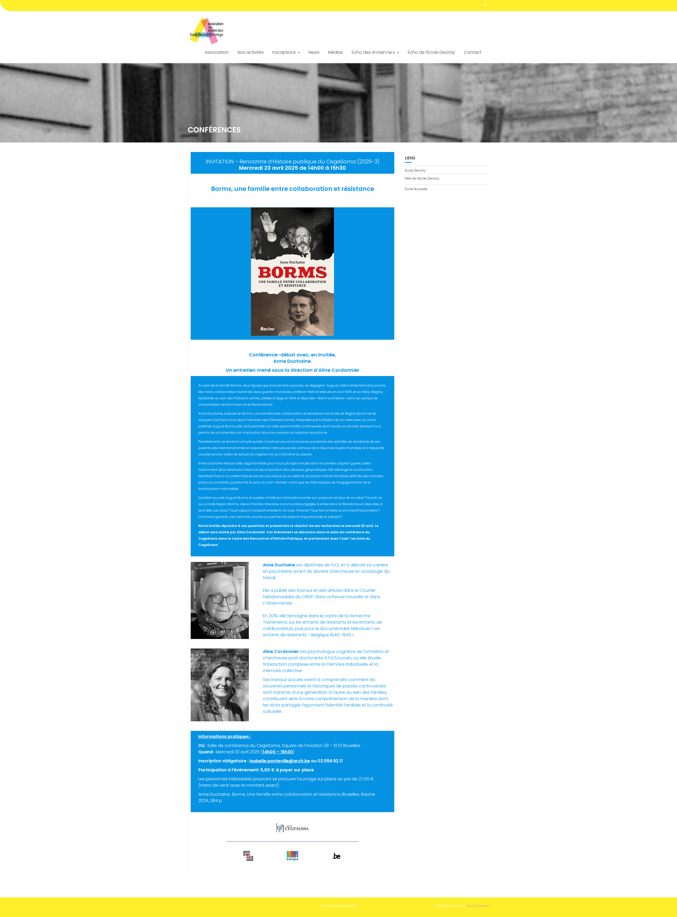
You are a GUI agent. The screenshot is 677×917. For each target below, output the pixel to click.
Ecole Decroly (415, 170)
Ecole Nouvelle (416, 189)
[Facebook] (485, 5)
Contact (472, 52)
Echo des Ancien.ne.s (373, 52)
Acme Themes (477, 905)
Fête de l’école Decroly (422, 178)
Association (217, 52)
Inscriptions (284, 52)
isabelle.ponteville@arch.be (280, 761)
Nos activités (250, 52)
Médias (335, 52)
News (314, 52)
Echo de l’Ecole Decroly (431, 52)
